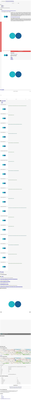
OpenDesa (2, 398)
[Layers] (29, 349)
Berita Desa (12, 59)
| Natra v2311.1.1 (8, 398)
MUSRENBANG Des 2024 (4, 284)
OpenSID (30, 363)
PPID (2, 6)
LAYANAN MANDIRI (15, 54)
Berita (2, 395)
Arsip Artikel (3, 100)
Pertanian (12, 58)
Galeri (2, 276)
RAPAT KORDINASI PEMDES (5, 281)
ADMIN (11, 54)
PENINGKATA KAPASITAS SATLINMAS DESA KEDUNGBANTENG (11, 286)
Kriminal (11, 57)
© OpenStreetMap (27, 363)
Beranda (2, 5)
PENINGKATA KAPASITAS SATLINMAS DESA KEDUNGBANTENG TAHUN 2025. (8, 10)
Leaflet (25, 363)
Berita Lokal (2, 396)
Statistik (2, 89)
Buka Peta (1, 355)
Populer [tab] (2, 102)
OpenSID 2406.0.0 (5, 398)
